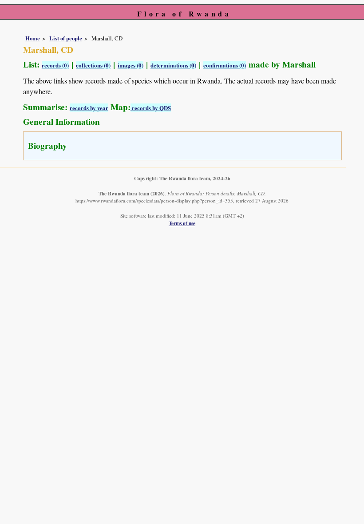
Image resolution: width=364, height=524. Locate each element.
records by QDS (151, 107)
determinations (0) (173, 65)
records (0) (55, 65)
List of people (65, 38)
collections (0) (93, 65)
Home (32, 38)
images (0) (130, 65)
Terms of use (182, 223)
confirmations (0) (224, 65)
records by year (89, 107)
